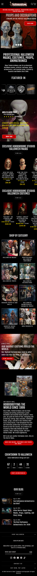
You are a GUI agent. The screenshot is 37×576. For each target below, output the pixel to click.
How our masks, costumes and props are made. (18, 442)
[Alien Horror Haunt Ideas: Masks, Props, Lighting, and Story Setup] (7, 510)
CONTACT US (18, 563)
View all (18, 153)
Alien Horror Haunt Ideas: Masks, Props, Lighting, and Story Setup (23, 512)
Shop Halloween (18, 534)
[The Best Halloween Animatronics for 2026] (7, 522)
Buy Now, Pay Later (18, 568)
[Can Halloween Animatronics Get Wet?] (7, 501)
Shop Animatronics (18, 473)
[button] (16, 45)
